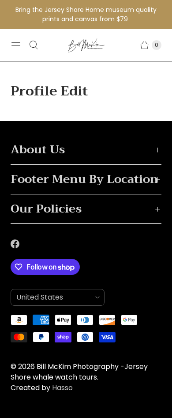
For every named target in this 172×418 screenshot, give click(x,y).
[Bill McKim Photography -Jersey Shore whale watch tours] (86, 45)
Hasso (62, 388)
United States (54, 297)
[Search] (33, 45)
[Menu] (16, 45)
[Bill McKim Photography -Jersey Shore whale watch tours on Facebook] (20, 244)
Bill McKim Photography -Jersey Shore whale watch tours (79, 371)
